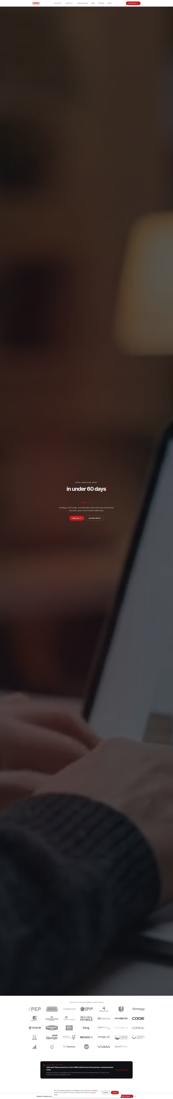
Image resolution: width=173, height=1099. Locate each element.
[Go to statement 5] (88, 502)
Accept (115, 1092)
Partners (101, 3)
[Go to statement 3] (84, 502)
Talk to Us (75, 518)
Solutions (57, 3)
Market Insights (82, 3)
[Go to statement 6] (91, 502)
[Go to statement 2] (82, 502)
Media (93, 3)
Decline (105, 1092)
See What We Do (95, 518)
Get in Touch (132, 3)
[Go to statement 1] (80, 502)
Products (69, 3)
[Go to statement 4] (86, 502)
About (110, 3)
